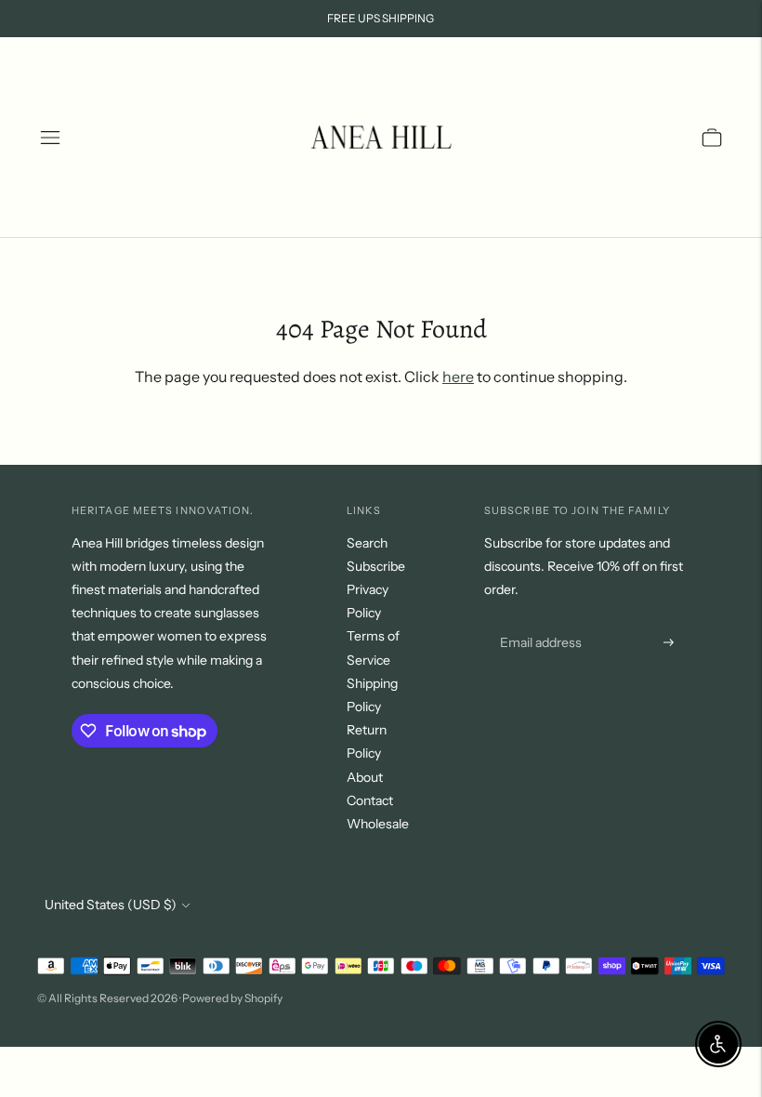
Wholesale (378, 823)
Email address (538, 621)
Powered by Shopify (232, 998)
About (365, 777)
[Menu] (50, 137)
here (458, 376)
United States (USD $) (111, 904)
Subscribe (376, 566)
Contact (370, 800)
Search (367, 543)
